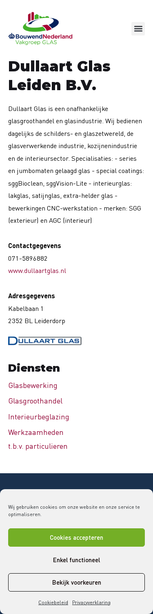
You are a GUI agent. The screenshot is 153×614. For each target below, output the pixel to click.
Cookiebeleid (53, 602)
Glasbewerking (33, 385)
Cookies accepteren (76, 537)
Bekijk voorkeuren (76, 582)
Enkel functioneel (76, 559)
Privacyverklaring (91, 602)
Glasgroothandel (35, 400)
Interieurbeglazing (38, 416)
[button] (138, 28)
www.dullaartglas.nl (37, 270)
